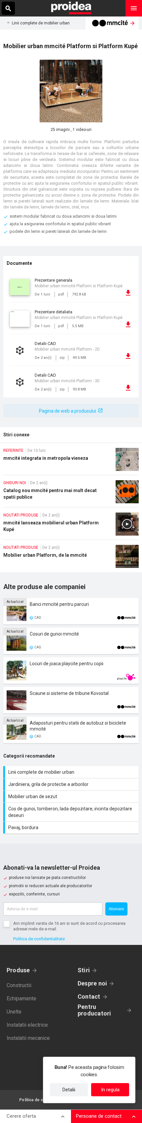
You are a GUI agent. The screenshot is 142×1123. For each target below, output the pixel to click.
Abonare (116, 909)
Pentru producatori (94, 1010)
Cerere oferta (21, 1116)
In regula (110, 1090)
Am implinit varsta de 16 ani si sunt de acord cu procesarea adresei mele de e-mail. (69, 926)
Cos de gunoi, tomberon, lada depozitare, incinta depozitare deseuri (72, 812)
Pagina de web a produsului (67, 411)
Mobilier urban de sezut (72, 796)
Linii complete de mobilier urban (41, 23)
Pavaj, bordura (72, 827)
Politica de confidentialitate (39, 938)
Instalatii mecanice (28, 1038)
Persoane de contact (99, 1116)
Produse (18, 970)
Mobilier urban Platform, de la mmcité (71, 558)
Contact (89, 996)
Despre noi (92, 983)
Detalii (68, 1090)
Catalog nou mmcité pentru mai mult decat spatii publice (71, 493)
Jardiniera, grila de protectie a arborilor (72, 784)
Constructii (19, 985)
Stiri (84, 970)
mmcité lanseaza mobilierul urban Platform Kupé (71, 526)
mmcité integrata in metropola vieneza (71, 461)
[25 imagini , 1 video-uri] (71, 91)
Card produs (71, 611)
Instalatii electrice (27, 1025)
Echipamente (21, 998)
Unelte (14, 1012)
